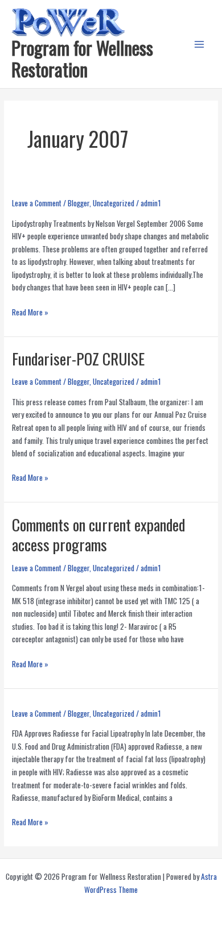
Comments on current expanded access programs (98, 534)
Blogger (78, 203)
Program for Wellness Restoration (82, 58)
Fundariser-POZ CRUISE (78, 358)
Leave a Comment (36, 203)
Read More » (30, 312)
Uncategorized (113, 203)
